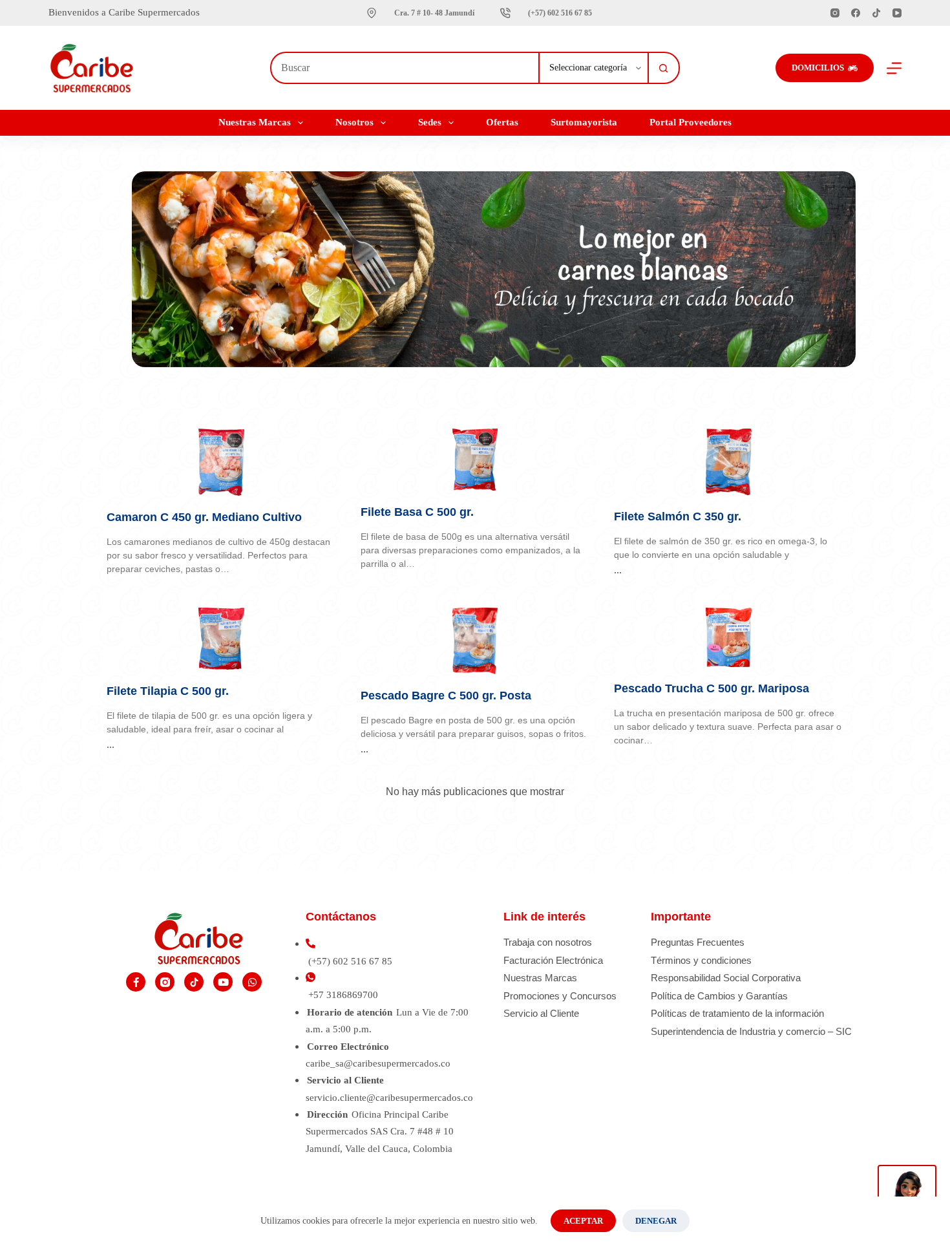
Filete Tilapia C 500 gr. (168, 691)
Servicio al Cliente (541, 1013)
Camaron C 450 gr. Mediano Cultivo (204, 517)
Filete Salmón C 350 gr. (677, 516)
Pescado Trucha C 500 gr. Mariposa (711, 688)
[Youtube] (223, 982)
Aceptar (583, 1221)
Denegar (656, 1221)
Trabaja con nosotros (547, 942)
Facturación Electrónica (553, 960)
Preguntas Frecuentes (697, 942)
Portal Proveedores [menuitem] (690, 122)
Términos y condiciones (701, 960)
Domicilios (818, 67)
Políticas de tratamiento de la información (737, 1013)
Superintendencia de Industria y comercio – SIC (751, 1031)
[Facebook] (855, 12)
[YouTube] (897, 12)
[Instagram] (834, 12)
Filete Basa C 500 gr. (417, 511)
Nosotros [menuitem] (354, 122)
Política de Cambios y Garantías (719, 995)
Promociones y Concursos (560, 995)
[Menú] (894, 68)
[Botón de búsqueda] (664, 68)
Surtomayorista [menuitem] (584, 122)
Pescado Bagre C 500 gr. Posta (446, 695)
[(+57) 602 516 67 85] (505, 13)
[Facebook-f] (135, 982)
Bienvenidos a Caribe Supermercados (125, 12)
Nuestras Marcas (540, 977)
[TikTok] (876, 12)
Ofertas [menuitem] (502, 122)
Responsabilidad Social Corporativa (726, 977)
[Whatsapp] (252, 982)
